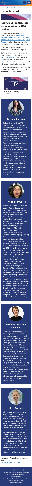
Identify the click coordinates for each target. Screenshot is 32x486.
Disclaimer (20, 470)
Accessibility (26, 472)
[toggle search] (24, 3)
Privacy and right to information (12, 472)
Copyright (12, 470)
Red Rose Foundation (9, 57)
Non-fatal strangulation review (13, 7)
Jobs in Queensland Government (16, 474)
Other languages (16, 476)
